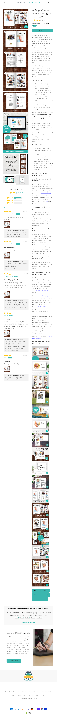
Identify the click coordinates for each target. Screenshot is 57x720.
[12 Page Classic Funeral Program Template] (40, 516)
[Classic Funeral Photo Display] (40, 359)
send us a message (43, 306)
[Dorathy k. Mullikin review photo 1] (7, 224)
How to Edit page (46, 193)
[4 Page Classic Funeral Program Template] (40, 530)
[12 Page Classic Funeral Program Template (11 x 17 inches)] (40, 558)
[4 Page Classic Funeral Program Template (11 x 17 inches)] (40, 572)
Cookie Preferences (34, 691)
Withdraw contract (46, 691)
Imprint (14, 695)
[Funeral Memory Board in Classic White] (40, 388)
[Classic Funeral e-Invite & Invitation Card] (40, 446)
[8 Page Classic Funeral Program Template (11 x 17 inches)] (40, 586)
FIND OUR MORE (14, 660)
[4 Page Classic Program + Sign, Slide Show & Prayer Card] (40, 544)
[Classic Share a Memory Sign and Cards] (40, 474)
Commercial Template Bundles (28, 698)
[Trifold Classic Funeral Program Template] (40, 502)
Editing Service (40, 695)
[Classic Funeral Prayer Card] (40, 460)
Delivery (24, 691)
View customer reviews (28, 622)
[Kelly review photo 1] (7, 369)
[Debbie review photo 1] (7, 333)
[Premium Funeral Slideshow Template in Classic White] (40, 374)
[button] (4, 2)
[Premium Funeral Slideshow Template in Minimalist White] (40, 432)
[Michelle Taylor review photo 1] (7, 294)
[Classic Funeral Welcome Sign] (40, 403)
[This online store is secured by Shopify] (28, 712)
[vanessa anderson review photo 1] (7, 255)
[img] (7, 211)
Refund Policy (17, 691)
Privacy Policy (30, 695)
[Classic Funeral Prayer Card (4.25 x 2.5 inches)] (40, 488)
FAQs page (45, 296)
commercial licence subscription (42, 290)
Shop (6, 691)
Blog (10, 691)
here (46, 201)
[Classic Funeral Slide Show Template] (40, 417)
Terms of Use (21, 695)
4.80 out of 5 (20, 192)
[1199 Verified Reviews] (28, 681)
